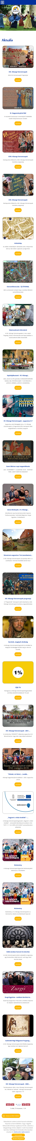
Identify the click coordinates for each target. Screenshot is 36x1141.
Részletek (18, 80)
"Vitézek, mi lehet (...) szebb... (18, 774)
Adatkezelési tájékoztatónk (22, 1132)
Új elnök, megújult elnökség (18, 642)
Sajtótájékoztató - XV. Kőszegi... (18, 375)
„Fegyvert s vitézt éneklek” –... (18, 818)
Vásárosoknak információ (18, 330)
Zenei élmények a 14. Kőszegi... (18, 510)
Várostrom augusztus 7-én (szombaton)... (18, 555)
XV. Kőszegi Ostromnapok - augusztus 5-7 (18, 421)
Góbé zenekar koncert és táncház (18, 952)
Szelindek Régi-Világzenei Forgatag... (18, 1041)
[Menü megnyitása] (2, 2)
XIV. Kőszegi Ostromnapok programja (18, 599)
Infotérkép (18, 243)
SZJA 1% (18, 687)
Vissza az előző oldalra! (12, 1116)
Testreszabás (18, 1135)
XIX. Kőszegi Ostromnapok (18, 72)
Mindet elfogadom (18, 1138)
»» (27, 1104)
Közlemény (18, 865)
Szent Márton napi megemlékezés (18, 466)
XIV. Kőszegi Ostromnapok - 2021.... (18, 731)
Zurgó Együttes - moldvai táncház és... (18, 997)
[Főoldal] (15, 9)
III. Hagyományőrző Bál (18, 113)
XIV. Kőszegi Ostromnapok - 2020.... (18, 1084)
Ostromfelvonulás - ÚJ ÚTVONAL (18, 287)
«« (8, 1104)
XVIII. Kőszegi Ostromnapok (18, 156)
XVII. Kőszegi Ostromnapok (18, 200)
